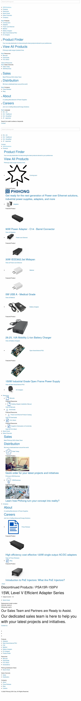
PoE (4, 645)
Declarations (6, 665)
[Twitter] (4, 636)
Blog (4, 91)
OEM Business (7, 68)
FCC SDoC (6, 59)
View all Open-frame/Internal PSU (15, 384)
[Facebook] (4, 631)
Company (5, 17)
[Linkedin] (4, 633)
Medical (5, 29)
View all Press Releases (12, 558)
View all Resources (6, 63)
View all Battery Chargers (13, 341)
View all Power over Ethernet (14, 263)
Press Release (7, 89)
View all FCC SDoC (11, 429)
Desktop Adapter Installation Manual (21, 404)
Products (5, 9)
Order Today (6, 67)
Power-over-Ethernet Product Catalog (21, 415)
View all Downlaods (11, 417)
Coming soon (6, 23)
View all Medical (10, 297)
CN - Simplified (7, 116)
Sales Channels (7, 15)
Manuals (5, 55)
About (4, 682)
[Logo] (6, 127)
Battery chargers (7, 31)
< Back (3, 584)
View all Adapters (10, 232)
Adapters (5, 25)
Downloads (6, 57)
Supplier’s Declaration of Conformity (21, 426)
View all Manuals (10, 407)
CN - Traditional (7, 114)
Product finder (7, 653)
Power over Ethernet (8, 27)
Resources (6, 11)
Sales (4, 675)
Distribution (6, 677)
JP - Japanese (7, 118)
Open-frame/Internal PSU (10, 33)
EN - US (5, 112)
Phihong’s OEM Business (13, 476)
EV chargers (6, 35)
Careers (5, 688)
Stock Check (6, 13)
